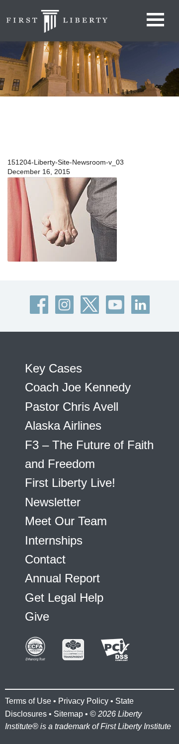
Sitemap (68, 714)
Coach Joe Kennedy (78, 387)
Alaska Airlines (63, 425)
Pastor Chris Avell (71, 406)
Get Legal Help (64, 597)
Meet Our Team (66, 521)
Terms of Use (28, 701)
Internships (54, 540)
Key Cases (53, 368)
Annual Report (62, 578)
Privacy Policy (83, 701)
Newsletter (53, 502)
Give (37, 616)
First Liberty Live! (70, 482)
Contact (45, 559)
